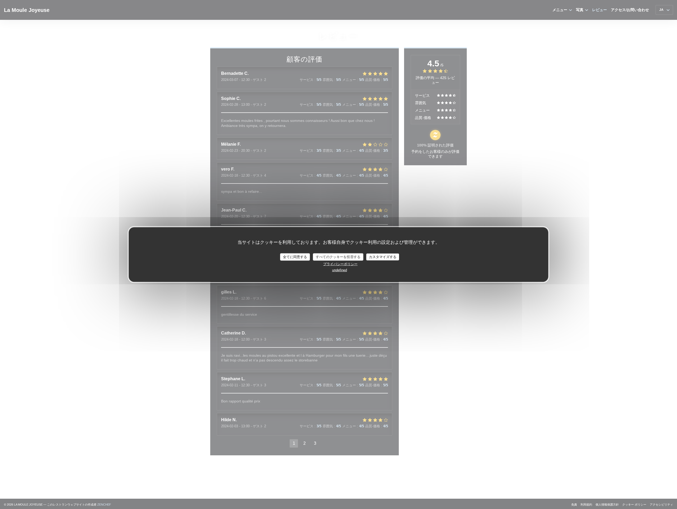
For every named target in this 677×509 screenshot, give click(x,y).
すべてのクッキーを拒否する (338, 257)
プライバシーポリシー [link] (340, 264)
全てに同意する (295, 257)
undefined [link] (339, 270)
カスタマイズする (382, 257)
